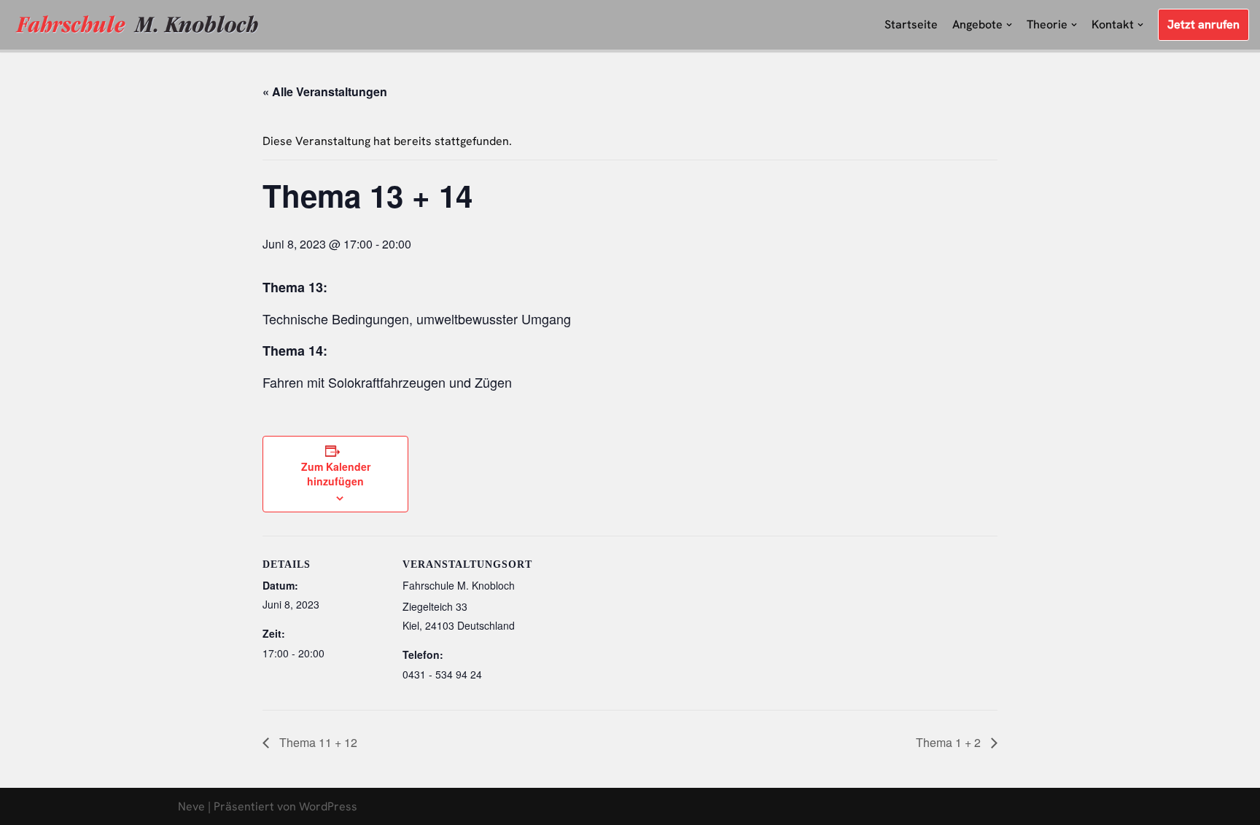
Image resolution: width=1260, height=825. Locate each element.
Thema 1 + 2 (950, 742)
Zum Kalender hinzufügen (335, 473)
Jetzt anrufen (1203, 24)
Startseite (911, 24)
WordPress (328, 806)
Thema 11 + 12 (316, 742)
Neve (191, 806)
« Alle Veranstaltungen (324, 91)
